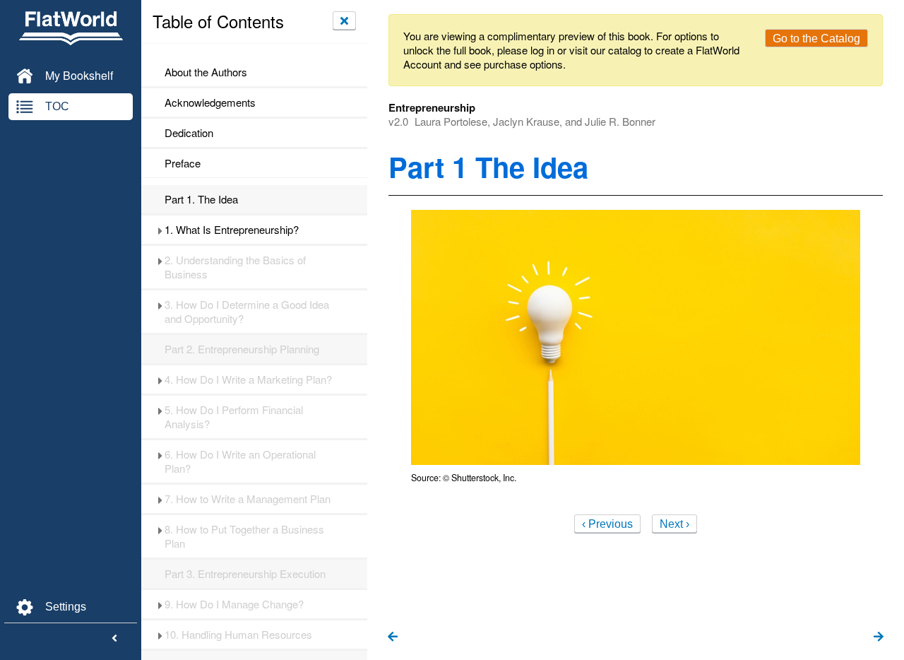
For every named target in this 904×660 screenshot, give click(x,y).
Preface (183, 163)
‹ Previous (607, 524)
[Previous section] (393, 637)
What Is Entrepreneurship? (232, 230)
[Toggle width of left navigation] (114, 638)
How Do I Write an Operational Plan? (240, 461)
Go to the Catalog (816, 39)
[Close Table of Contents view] (344, 20)
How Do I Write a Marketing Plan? (248, 379)
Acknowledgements (210, 102)
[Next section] (878, 637)
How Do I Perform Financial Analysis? (234, 417)
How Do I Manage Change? (234, 604)
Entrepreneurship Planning (242, 349)
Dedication (189, 133)
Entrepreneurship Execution (245, 574)
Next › (674, 524)
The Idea (201, 199)
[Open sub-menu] (160, 230)
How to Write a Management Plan (248, 499)
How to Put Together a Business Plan (244, 536)
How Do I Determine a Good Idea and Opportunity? (247, 311)
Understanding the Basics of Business (235, 267)
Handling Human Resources (238, 634)
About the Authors (206, 72)
